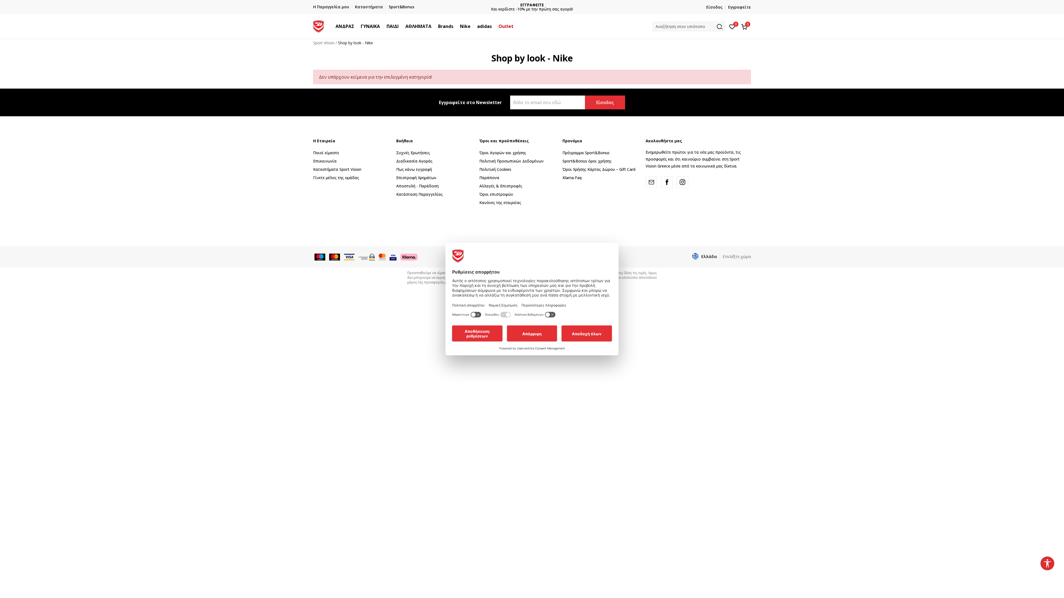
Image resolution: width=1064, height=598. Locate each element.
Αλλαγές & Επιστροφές (500, 186)
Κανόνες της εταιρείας (500, 202)
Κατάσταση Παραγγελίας (419, 194)
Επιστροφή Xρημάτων (416, 177)
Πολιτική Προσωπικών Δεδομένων (511, 161)
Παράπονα (489, 177)
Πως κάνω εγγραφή (414, 169)
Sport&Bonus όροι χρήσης (587, 161)
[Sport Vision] (318, 26)
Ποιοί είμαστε (326, 152)
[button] (357, 26)
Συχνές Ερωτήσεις (413, 152)
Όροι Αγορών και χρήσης (502, 152)
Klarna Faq (572, 177)
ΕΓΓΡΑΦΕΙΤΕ (532, 5)
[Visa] (393, 257)
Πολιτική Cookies (495, 169)
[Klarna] (409, 257)
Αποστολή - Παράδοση (417, 186)
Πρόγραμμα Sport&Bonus (586, 152)
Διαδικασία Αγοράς (414, 161)
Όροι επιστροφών (496, 194)
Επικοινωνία (325, 161)
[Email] (651, 182)
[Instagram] (682, 182)
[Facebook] (666, 182)
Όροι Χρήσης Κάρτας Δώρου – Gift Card (598, 169)
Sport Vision (323, 42)
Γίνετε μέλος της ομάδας (336, 177)
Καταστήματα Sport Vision (337, 169)
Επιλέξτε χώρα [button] (737, 256)
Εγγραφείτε (739, 7)
